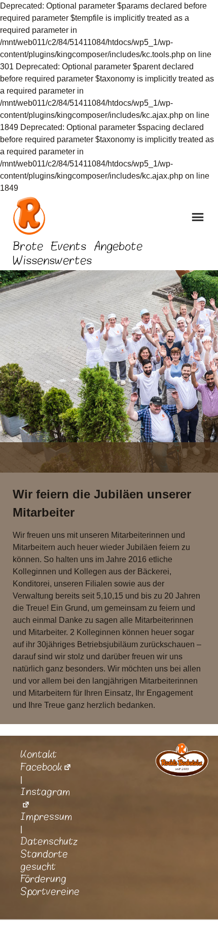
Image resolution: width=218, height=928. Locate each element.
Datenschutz (49, 841)
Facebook (41, 767)
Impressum (46, 816)
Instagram (45, 791)
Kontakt (38, 754)
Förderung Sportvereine (50, 885)
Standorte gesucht (44, 860)
